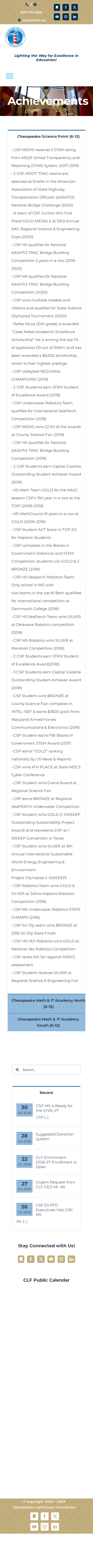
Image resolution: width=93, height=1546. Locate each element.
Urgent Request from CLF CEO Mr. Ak (55, 1184)
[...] (46, 1117)
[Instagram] (61, 1259)
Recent (46, 1092)
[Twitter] (41, 1259)
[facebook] (65, 7)
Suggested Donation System (55, 1136)
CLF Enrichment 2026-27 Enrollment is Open (56, 1162)
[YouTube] (51, 1259)
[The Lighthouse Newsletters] (57, 7)
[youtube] (57, 16)
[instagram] (65, 16)
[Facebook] (30, 1259)
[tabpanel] (46, 568)
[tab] (46, 136)
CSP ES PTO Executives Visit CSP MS (54, 1210)
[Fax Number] (35, 4)
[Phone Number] (27, 4)
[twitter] (74, 7)
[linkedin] (74, 16)
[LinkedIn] (71, 1259)
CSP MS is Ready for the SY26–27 (54, 1108)
